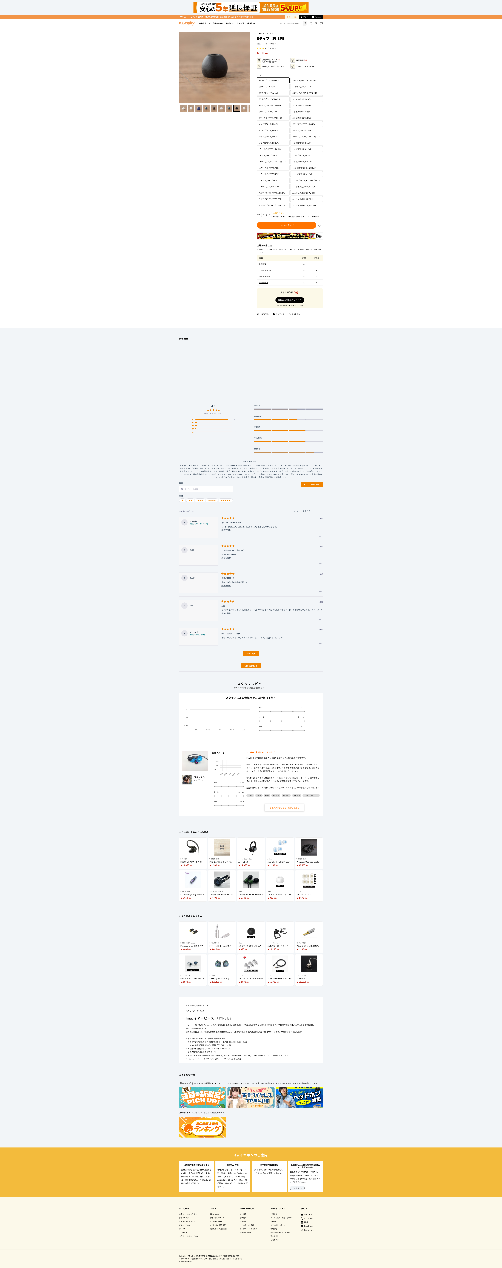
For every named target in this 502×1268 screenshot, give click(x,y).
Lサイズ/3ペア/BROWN (302, 161)
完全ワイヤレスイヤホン (188, 1214)
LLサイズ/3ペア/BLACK (268, 167)
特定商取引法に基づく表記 (280, 1232)
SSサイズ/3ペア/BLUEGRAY (304, 80)
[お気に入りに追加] (319, 225)
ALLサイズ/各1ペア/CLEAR (270, 199)
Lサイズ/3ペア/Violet (301, 155)
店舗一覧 (240, 23)
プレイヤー (183, 1229)
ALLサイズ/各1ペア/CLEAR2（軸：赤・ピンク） (274, 205)
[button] (267, 48)
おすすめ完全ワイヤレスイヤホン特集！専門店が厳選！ (250, 1083)
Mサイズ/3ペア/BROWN (269, 142)
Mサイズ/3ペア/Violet (268, 136)
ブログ (305, 17)
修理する (230, 23)
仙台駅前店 (263, 282)
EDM (267, 795)
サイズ (259, 75)
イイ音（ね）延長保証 (218, 1225)
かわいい (286, 795)
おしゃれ (296, 795)
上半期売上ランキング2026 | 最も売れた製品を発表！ (201, 1112)
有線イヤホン (184, 1218)
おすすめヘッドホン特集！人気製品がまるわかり (296, 1083)
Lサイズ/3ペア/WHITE (268, 155)
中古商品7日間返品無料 (218, 1229)
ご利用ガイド (297, 1188)
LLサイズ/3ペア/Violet (268, 180)
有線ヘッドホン (184, 1225)
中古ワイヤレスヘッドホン (188, 1236)
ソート (296, 511)
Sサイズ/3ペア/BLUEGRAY (270, 105)
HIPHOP (276, 795)
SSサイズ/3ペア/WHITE (269, 86)
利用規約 (273, 1229)
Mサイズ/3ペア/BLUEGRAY (303, 124)
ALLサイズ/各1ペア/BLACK (303, 186)
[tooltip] (258, 461)
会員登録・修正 (245, 1232)
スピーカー (183, 1232)
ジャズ (258, 795)
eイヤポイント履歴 (247, 1225)
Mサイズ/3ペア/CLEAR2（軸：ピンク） (307, 136)
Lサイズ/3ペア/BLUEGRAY (270, 149)
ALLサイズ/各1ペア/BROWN (304, 205)
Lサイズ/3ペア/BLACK (301, 142)
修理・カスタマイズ (217, 1218)
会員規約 (273, 1221)
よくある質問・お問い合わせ (281, 1218)
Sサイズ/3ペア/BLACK (301, 99)
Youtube (318, 17)
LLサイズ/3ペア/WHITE (268, 174)
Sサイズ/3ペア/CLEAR (268, 111)
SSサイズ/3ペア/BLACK (269, 80)
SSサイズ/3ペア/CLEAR (302, 86)
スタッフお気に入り (311, 795)
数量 (258, 215)
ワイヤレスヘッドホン (187, 1221)
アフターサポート (216, 1221)
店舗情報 (243, 1221)
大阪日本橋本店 (265, 270)
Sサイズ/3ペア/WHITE (301, 105)
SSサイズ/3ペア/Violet (268, 92)
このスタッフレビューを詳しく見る (284, 807)
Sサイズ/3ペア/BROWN (302, 117)
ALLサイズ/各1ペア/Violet (303, 199)
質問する (248, 666)
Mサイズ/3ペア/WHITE (268, 130)
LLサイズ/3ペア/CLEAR (302, 174)
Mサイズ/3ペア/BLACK (268, 124)
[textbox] (206, 489)
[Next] (249, 67)
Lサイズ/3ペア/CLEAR (301, 149)
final (259, 33)
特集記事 (251, 23)
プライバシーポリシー (278, 1225)
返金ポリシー (275, 1236)
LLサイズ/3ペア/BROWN (269, 186)
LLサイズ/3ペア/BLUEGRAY (304, 167)
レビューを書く (314, 485)
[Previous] (180, 67)
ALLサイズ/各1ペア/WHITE (303, 192)
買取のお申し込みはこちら (290, 300)
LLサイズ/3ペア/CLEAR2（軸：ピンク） (307, 180)
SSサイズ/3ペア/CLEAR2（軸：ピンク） (307, 92)
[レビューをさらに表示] (251, 653)
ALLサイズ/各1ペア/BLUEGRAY (272, 192)
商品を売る (217, 23)
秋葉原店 (262, 264)
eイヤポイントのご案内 (248, 1229)
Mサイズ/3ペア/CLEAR (301, 130)
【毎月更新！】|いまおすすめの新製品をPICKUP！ (200, 1083)
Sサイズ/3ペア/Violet (301, 111)
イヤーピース (269, 34)
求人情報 (243, 1218)
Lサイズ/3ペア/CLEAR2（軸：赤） (273, 161)
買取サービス (292, 17)
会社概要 (243, 1214)
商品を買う (203, 23)
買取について (214, 1214)
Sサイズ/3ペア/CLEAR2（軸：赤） (273, 117)
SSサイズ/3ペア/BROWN (269, 99)
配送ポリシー (275, 1240)
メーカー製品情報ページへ (197, 1005)
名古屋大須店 (264, 276)
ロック (250, 795)
